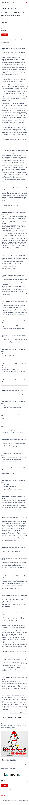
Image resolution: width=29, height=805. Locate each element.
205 (21, 40)
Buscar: (3, 780)
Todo (26, 40)
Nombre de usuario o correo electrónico (10, 15)
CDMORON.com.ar (8, 3)
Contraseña (4, 22)
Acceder (3, 793)
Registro (3, 795)
